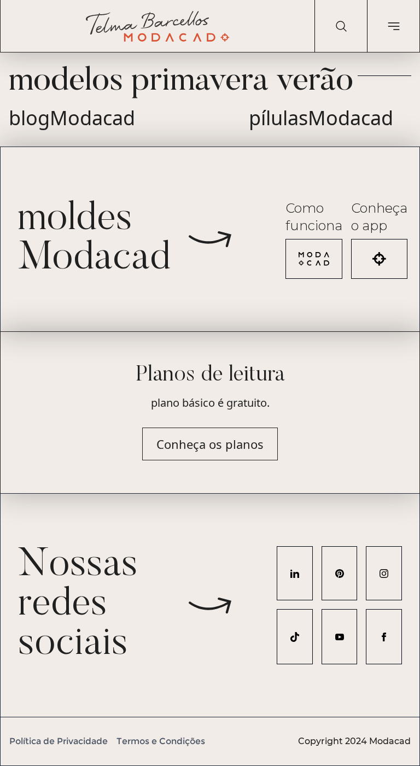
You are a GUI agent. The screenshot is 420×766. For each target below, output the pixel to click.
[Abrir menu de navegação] (393, 26)
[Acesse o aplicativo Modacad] (379, 259)
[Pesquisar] (340, 26)
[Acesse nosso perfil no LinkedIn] (295, 573)
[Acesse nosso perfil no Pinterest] (340, 573)
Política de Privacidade (58, 741)
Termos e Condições (160, 741)
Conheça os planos (210, 444)
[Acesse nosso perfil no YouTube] (340, 636)
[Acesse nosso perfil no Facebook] (384, 636)
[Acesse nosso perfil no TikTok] (295, 636)
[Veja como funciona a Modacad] (313, 259)
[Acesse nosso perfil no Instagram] (384, 573)
